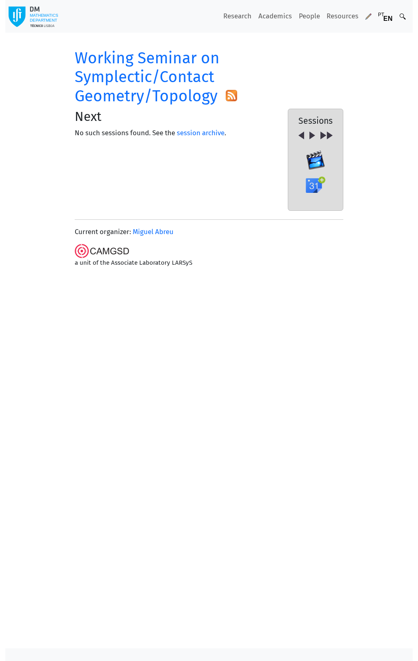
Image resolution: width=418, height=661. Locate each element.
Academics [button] (275, 16)
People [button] (309, 16)
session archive (201, 133)
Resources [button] (342, 16)
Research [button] (237, 16)
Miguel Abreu (153, 232)
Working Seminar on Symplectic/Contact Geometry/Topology (147, 77)
